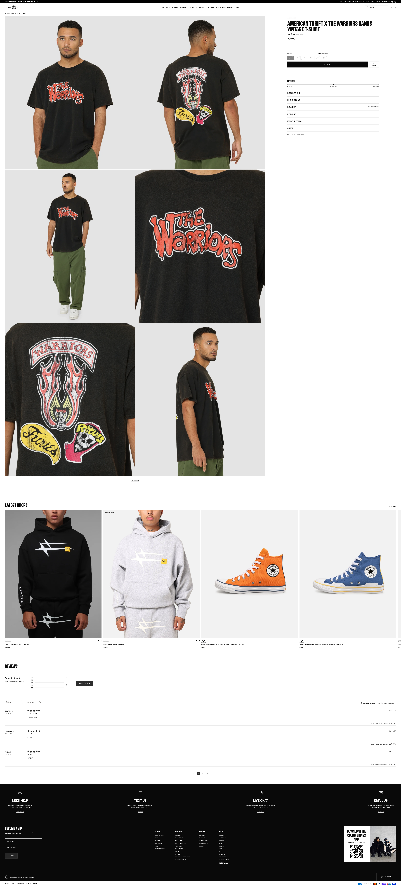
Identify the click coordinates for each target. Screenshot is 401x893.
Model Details (294, 121)
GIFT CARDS (386, 2)
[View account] (392, 7)
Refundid (222, 854)
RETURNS (291, 114)
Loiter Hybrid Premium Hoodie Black (17, 644)
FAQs (220, 843)
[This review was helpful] (390, 723)
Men (156, 838)
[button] (395, 7)
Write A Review (84, 684)
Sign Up (11, 856)
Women (157, 841)
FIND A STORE (375, 2)
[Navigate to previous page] (194, 773)
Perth (177, 851)
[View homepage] (13, 7)
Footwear (200, 7)
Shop (157, 832)
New (163, 7)
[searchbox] (370, 703)
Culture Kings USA (181, 860)
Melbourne (179, 841)
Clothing (191, 7)
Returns (221, 835)
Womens (174, 7)
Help (221, 832)
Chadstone (179, 838)
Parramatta (179, 849)
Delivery (333, 107)
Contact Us (222, 838)
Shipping (221, 841)
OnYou (221, 849)
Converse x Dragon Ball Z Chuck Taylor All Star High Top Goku (222, 644)
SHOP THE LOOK (345, 2)
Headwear (210, 7)
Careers (202, 835)
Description (293, 93)
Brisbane (178, 835)
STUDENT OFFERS (358, 2)
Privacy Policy (203, 843)
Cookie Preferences (223, 863)
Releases (231, 7)
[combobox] (376, 7)
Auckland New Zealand (183, 857)
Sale (238, 7)
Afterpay (222, 846)
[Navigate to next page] (207, 773)
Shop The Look (160, 835)
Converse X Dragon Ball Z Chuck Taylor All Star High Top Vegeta (321, 644)
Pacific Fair (178, 846)
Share (290, 128)
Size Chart (324, 54)
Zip (220, 851)
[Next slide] (396, 570)
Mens (168, 7)
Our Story (202, 838)
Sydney (177, 854)
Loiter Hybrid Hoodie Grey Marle (114, 644)
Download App (160, 849)
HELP (367, 2)
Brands (183, 7)
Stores (178, 832)
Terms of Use (203, 841)
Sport (157, 846)
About (202, 832)
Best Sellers (221, 7)
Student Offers (224, 860)
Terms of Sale (223, 857)
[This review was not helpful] (394, 723)
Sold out (327, 65)
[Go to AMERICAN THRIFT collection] (292, 18)
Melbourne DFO (180, 843)
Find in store (293, 100)
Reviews (201, 846)
